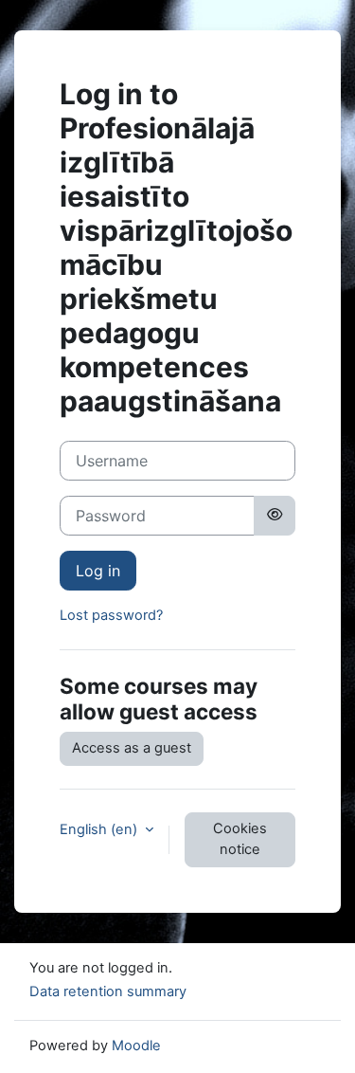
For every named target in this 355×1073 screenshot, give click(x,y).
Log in (98, 570)
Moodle (136, 1045)
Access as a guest (131, 747)
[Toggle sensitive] (274, 516)
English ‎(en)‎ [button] (100, 829)
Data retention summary (107, 991)
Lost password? (111, 615)
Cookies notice (240, 839)
